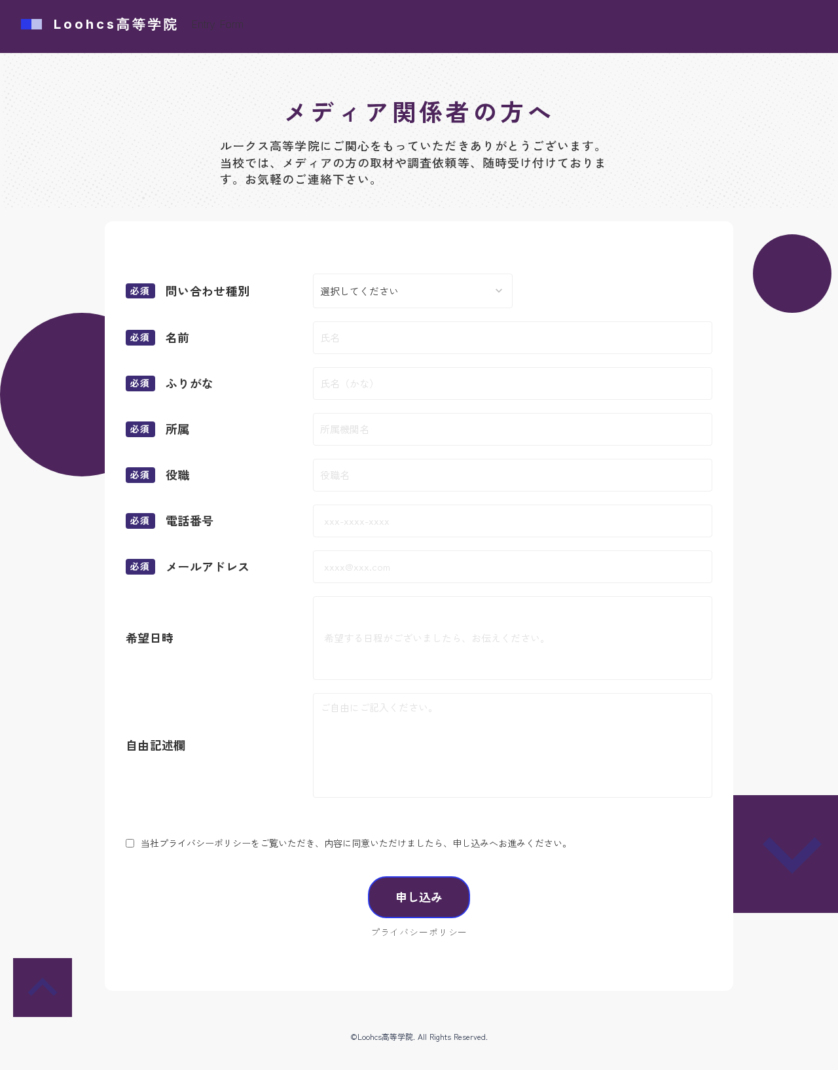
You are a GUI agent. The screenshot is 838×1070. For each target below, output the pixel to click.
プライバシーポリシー (419, 932)
